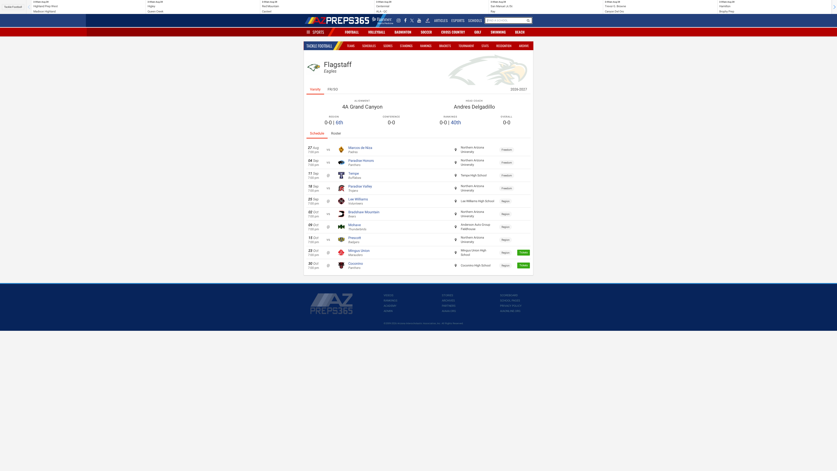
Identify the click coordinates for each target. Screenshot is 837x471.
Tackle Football (13, 7)
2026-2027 (518, 89)
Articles (441, 20)
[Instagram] (398, 20)
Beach (520, 32)
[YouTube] (419, 20)
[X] (412, 20)
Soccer (426, 32)
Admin (388, 311)
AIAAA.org (449, 311)
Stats (485, 45)
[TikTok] (428, 20)
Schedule (317, 133)
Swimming (498, 32)
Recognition (503, 45)
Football (352, 32)
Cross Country (453, 32)
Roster (336, 133)
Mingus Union (359, 253)
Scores (388, 45)
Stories (447, 295)
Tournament (466, 45)
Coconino (355, 265)
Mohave (357, 227)
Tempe (354, 175)
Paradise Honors (361, 163)
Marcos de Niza (360, 150)
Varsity (315, 89)
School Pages (510, 300)
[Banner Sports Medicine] (382, 20)
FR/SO (333, 89)
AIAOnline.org (510, 311)
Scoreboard (509, 295)
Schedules (369, 45)
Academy (390, 305)
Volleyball (376, 32)
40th (456, 122)
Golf (477, 32)
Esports (458, 20)
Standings (406, 45)
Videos (388, 295)
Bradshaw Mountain (363, 214)
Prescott (354, 240)
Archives (448, 300)
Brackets (445, 45)
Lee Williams (358, 201)
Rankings (426, 45)
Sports (318, 32)
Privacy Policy (511, 305)
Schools (475, 20)
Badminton (403, 32)
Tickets (523, 252)
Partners (449, 305)
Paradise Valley (360, 188)
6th (339, 122)
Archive (524, 45)
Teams (351, 45)
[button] (834, 7)
